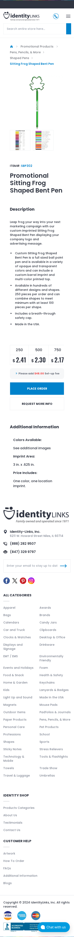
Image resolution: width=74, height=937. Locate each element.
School (44, 734)
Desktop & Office (52, 637)
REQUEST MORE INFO (37, 404)
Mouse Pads (48, 705)
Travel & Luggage (16, 775)
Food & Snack (13, 675)
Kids (6, 690)
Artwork (9, 853)
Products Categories (19, 808)
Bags (7, 615)
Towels (8, 768)
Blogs (7, 883)
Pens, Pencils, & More (54, 720)
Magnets (9, 705)
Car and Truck (14, 630)
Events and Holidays (18, 668)
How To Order (13, 861)
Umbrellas (47, 775)
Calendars (11, 622)
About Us (10, 815)
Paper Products (15, 720)
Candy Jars (48, 622)
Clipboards (47, 630)
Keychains (47, 682)
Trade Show (48, 768)
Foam (43, 668)
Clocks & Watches (17, 637)
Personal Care (14, 727)
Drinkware (46, 645)
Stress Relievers (51, 749)
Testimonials (12, 823)
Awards (45, 608)
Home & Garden (15, 682)
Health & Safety (51, 675)
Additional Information (20, 876)
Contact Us (11, 830)
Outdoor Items (14, 712)
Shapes (8, 742)
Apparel (9, 608)
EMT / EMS (10, 656)
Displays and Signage (13, 647)
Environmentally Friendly (51, 658)
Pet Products (49, 727)
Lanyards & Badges (54, 690)
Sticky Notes (12, 749)
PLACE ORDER (37, 389)
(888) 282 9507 (23, 543)
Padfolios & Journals (55, 712)
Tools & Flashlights (53, 757)
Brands (44, 615)
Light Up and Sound (17, 697)
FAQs (7, 868)
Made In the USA (51, 697)
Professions (12, 734)
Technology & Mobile (13, 759)
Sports (44, 742)
